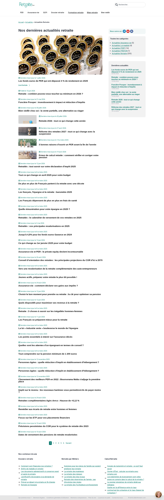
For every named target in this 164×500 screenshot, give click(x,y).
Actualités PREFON (119, 51)
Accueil (21, 22)
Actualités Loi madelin (120, 45)
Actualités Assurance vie (121, 43)
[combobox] (130, 4)
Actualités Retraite (119, 54)
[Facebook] (131, 31)
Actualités (29, 22)
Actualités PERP (118, 48)
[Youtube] (128, 31)
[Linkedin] (124, 31)
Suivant (69, 443)
